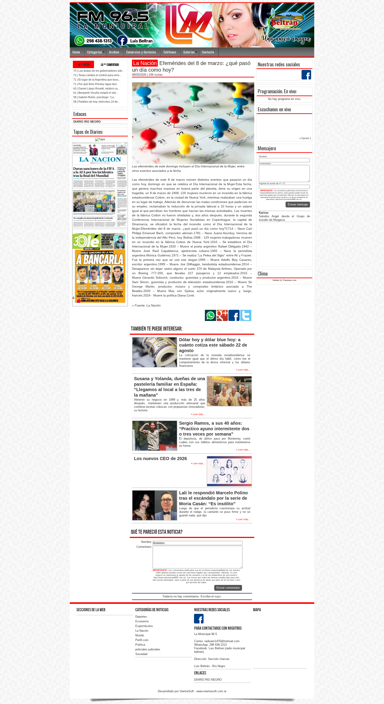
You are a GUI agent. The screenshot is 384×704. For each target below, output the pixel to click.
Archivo (114, 52)
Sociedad (141, 654)
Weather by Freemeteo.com (284, 280)
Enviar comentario (228, 587)
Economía (141, 621)
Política (140, 644)
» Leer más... (243, 369)
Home (76, 52)
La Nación (141, 630)
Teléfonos (169, 52)
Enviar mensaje (298, 204)
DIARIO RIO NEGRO (87, 121)
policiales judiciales (147, 649)
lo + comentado (110, 64)
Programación (270, 91)
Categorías (94, 52)
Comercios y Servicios (141, 52)
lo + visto (83, 64)
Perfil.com (141, 640)
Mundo (139, 635)
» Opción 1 (305, 138)
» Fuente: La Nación (146, 305)
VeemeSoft (187, 691)
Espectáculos (144, 626)
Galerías (189, 52)
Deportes (141, 616)
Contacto (208, 52)
